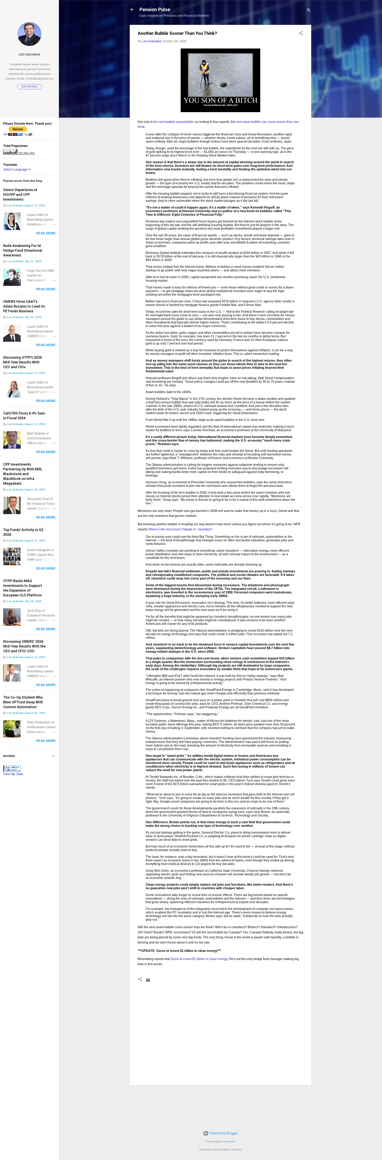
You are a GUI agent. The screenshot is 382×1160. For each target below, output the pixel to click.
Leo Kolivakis (29, 54)
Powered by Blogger (223, 1133)
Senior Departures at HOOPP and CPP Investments (20, 194)
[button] (300, 34)
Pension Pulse (154, 9)
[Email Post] (148, 981)
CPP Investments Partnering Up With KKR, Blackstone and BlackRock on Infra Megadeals (22, 473)
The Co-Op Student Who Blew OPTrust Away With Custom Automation (23, 702)
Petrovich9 (229, 1141)
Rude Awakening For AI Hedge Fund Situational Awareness (22, 250)
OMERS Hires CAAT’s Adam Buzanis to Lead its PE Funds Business (24, 306)
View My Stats (13, 774)
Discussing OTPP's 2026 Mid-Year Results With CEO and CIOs (22, 362)
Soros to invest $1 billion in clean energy (199, 959)
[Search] (308, 11)
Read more (46, 233)
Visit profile (29, 86)
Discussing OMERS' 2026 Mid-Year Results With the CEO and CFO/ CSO (24, 646)
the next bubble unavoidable (173, 121)
